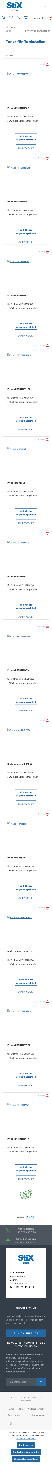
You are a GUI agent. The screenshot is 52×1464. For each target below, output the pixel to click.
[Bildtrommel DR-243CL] (26, 930)
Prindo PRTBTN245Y (18, 107)
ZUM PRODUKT (26, 148)
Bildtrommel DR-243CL (19, 951)
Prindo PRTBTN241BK (18, 389)
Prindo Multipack (16, 482)
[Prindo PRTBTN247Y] (26, 1117)
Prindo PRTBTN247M (18, 670)
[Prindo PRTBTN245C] (26, 274)
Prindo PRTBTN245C (18, 295)
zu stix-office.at (41, 18)
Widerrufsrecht (35, 1409)
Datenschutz (15, 1415)
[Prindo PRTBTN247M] (26, 649)
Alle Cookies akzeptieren (26, 1459)
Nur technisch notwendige (26, 1452)
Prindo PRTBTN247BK (18, 1045)
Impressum (38, 1415)
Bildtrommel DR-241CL (19, 763)
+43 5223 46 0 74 (26, 1232)
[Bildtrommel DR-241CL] (26, 742)
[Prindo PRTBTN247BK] (26, 1023)
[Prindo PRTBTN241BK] (26, 367)
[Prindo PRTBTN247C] (26, 555)
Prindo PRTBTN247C (18, 576)
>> (41, 1381)
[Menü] (45, 7)
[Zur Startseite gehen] (14, 7)
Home (13, 28)
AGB (20, 1409)
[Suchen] (3, 18)
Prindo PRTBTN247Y (18, 1138)
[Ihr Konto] (18, 18)
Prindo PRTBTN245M (18, 201)
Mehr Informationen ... (26, 1438)
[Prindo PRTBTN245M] (26, 180)
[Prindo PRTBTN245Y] (26, 86)
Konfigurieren (26, 1445)
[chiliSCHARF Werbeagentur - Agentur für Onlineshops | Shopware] (11, 1423)
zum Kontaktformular (26, 1242)
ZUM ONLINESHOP (26, 1333)
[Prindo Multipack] (26, 461)
